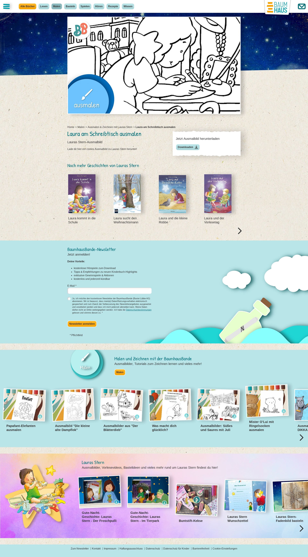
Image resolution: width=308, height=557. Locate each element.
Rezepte (113, 6)
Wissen (128, 6)
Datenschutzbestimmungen (138, 310)
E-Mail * (71, 285)
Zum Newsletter (80, 548)
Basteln (70, 6)
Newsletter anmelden (82, 323)
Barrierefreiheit (201, 548)
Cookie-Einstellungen (225, 548)
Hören (99, 6)
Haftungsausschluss (131, 548)
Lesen (44, 6)
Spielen (85, 6)
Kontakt (96, 548)
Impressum (110, 548)
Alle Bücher (27, 6)
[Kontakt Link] (302, 6)
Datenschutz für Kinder (176, 548)
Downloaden (185, 147)
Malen (56, 6)
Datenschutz (153, 548)
